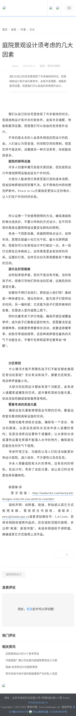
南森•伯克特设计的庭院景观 (21, 667)
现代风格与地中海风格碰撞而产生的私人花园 (31, 673)
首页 (4, 29)
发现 (14, 29)
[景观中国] (16, 8)
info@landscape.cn (38, 702)
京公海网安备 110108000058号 (50, 711)
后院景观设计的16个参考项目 (22, 653)
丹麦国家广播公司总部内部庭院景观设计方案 (31, 660)
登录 (29, 609)
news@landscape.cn (15, 516)
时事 (23, 29)
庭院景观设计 (13, 574)
